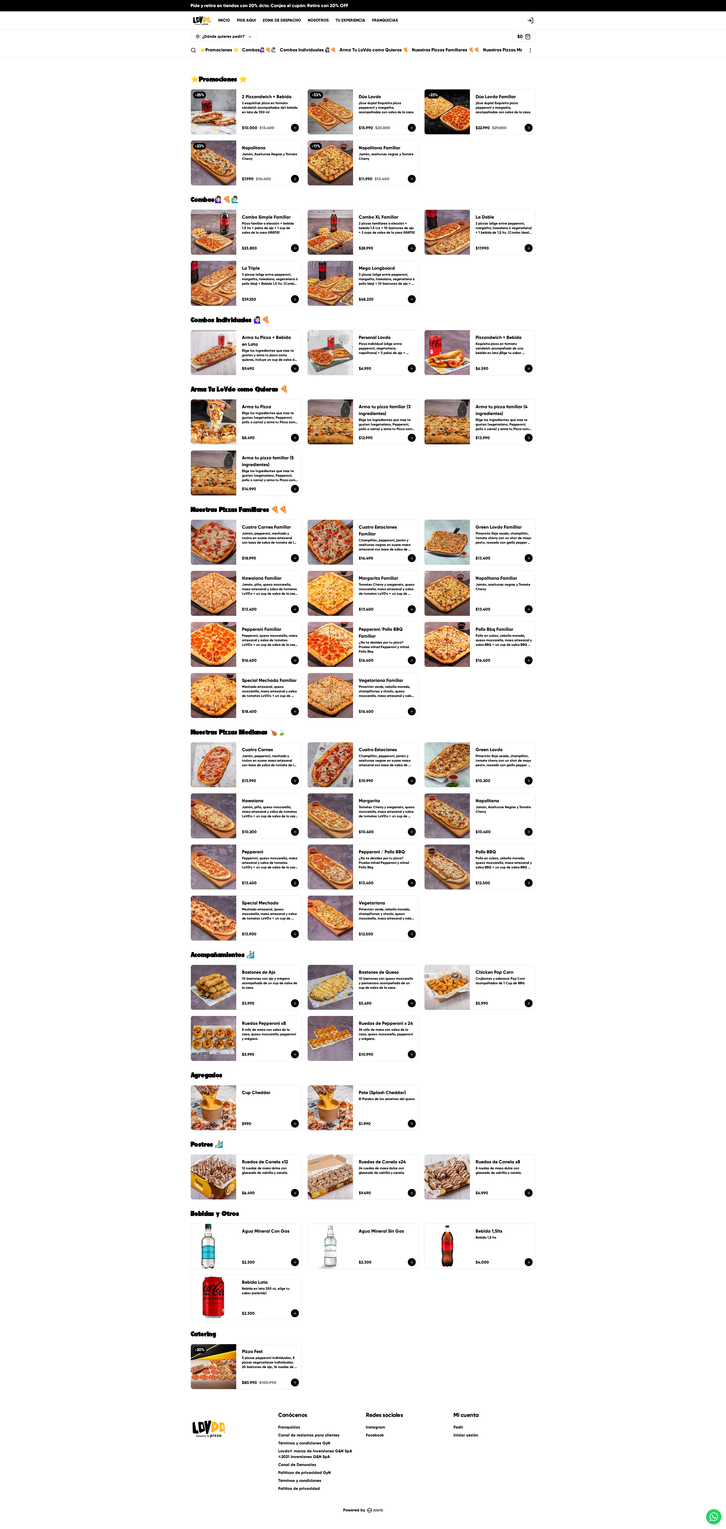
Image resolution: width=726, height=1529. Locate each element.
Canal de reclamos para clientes (308, 1435)
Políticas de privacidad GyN (304, 1472)
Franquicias (289, 1427)
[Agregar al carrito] (295, 128)
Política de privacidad (299, 1488)
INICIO (224, 20)
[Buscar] (193, 50)
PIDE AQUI (246, 20)
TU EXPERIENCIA (350, 20)
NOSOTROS (318, 20)
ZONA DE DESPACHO (282, 20)
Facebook (375, 1435)
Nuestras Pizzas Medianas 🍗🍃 (516, 50)
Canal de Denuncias (297, 1464)
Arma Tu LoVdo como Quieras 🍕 (373, 50)
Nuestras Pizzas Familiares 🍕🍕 (446, 50)
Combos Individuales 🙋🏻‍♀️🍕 (308, 50)
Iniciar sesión (465, 1435)
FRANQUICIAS (385, 20)
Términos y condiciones (299, 1480)
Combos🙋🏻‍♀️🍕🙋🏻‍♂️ (259, 50)
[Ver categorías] (530, 50)
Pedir (458, 1427)
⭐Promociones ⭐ (219, 50)
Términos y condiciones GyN (304, 1443)
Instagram (375, 1427)
